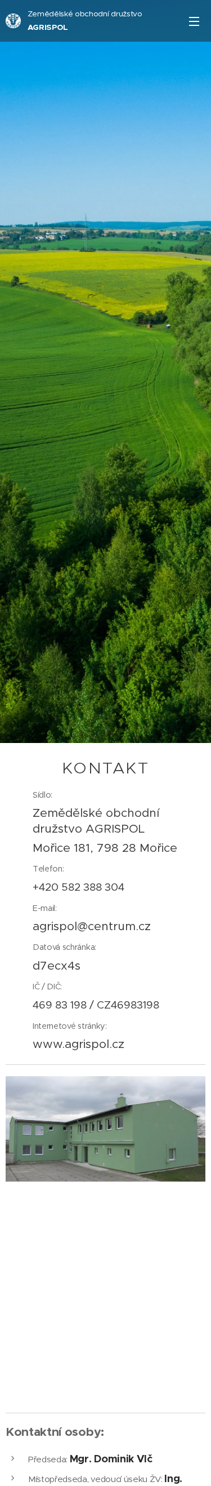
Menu (194, 21)
